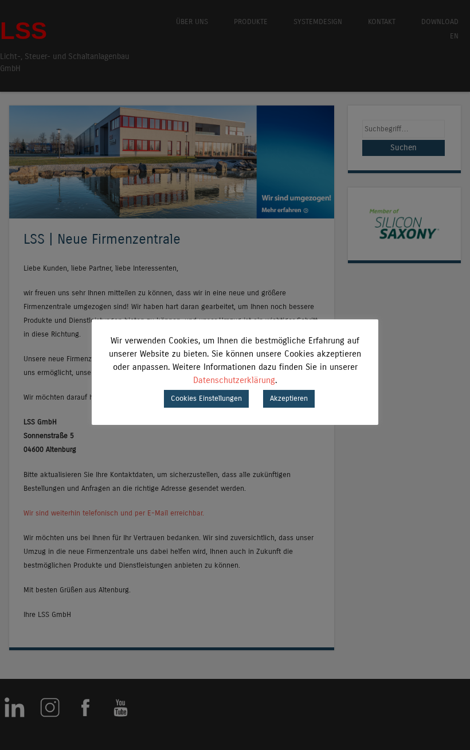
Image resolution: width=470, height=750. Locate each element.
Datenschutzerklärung (234, 380)
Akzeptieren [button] (289, 398)
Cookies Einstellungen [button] (206, 398)
